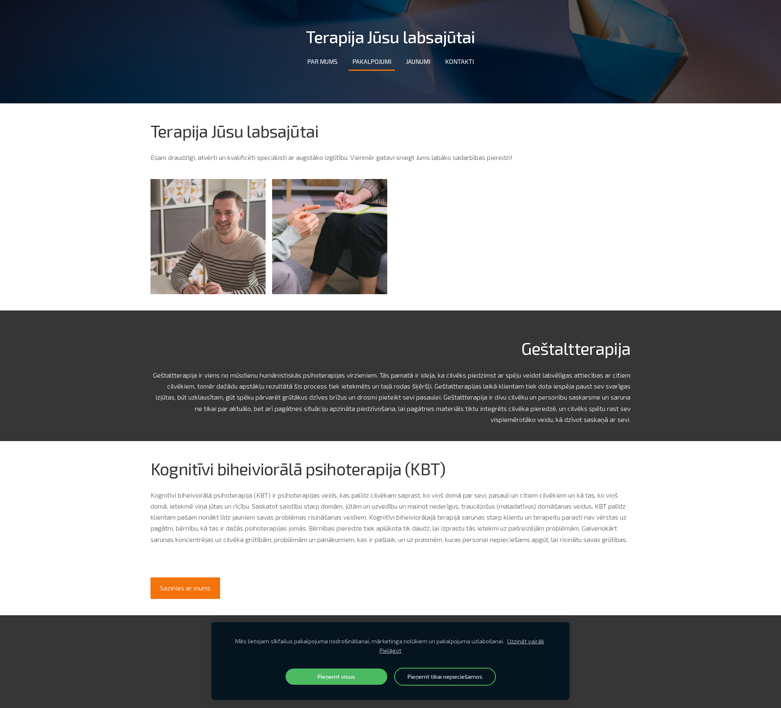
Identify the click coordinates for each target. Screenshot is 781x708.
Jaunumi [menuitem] (418, 61)
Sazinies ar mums (185, 588)
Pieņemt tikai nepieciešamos (444, 676)
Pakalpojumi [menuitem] (371, 61)
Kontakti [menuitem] (459, 61)
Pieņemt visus (336, 676)
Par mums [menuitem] (322, 61)
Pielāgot (390, 650)
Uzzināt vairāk (525, 641)
